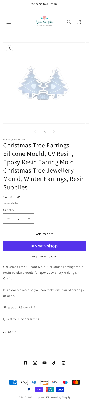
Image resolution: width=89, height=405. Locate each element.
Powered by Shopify (59, 397)
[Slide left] (35, 131)
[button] (8, 22)
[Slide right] (54, 131)
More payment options (44, 256)
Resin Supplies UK (37, 397)
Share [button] (12, 332)
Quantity (8, 210)
